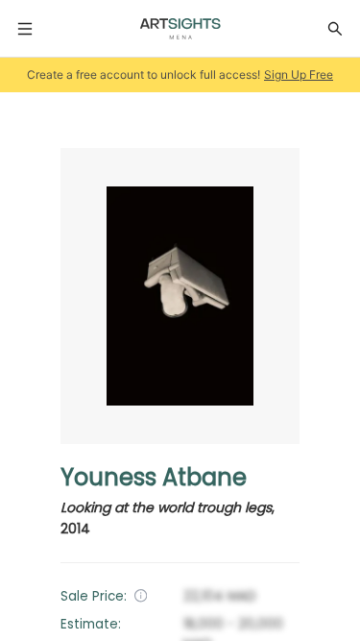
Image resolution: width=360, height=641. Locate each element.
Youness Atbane (153, 477)
